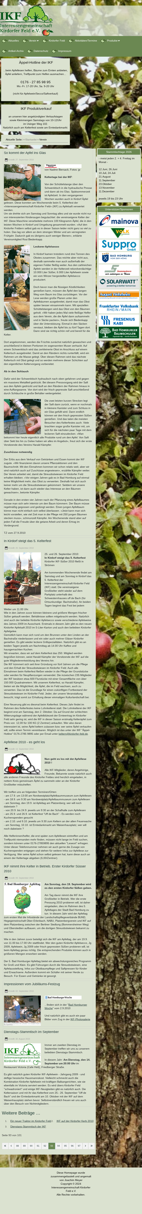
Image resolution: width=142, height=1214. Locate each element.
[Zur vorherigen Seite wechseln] (11, 1146)
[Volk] (119, 232)
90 (31, 1146)
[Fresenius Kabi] (119, 320)
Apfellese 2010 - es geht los (24, 742)
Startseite (30, 139)
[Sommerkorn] (119, 270)
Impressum (64, 50)
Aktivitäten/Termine (86, 40)
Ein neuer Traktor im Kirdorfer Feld (30, 1121)
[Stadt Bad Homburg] (119, 257)
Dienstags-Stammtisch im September (31, 1032)
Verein (32, 40)
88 (17, 1146)
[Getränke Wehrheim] (119, 295)
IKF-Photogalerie (80, 1019)
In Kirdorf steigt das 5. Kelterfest (27, 541)
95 (65, 1146)
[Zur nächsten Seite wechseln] (85, 1146)
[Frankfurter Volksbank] (119, 307)
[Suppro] (119, 245)
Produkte (112, 40)
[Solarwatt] (119, 282)
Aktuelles (13, 40)
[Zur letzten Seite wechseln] (91, 1146)
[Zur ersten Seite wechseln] (5, 1146)
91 (38, 1146)
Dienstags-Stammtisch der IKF (28, 1126)
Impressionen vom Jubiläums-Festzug (32, 984)
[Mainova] (119, 220)
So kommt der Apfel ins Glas (25, 153)
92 (45, 1146)
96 (72, 1146)
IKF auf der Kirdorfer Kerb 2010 (75, 1121)
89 (24, 1146)
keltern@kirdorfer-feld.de (73, 733)
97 (79, 1146)
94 (58, 1146)
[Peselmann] (119, 332)
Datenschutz (41, 50)
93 (51, 1146)
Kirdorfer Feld (57, 40)
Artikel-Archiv (16, 50)
